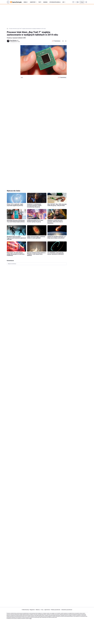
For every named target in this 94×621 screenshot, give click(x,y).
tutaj (30, 618)
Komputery (32, 2)
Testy (39, 2)
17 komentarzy (56, 41)
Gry (63, 2)
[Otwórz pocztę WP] (73, 2)
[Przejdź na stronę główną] (8, 3)
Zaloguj (81, 2)
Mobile (25, 2)
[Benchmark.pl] (17, 2)
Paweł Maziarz (13, 40)
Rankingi (45, 2)
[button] (77, 2)
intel (22, 77)
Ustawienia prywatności (66, 609)
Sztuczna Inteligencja (54, 2)
